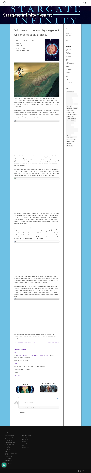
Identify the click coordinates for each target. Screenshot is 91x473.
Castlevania (68, 50)
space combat (70, 133)
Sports (68, 135)
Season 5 (41, 355)
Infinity (15, 363)
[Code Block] (34, 407)
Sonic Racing (68, 35)
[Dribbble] (81, 471)
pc (67, 120)
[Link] (36, 407)
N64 (67, 59)
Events (67, 52)
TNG (71, 139)
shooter (69, 131)
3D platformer (70, 91)
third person (70, 137)
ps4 (67, 122)
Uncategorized (69, 69)
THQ (75, 137)
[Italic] (22, 407)
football (69, 112)
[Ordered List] (28, 407)
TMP (68, 139)
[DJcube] (4, 3)
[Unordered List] (30, 407)
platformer (72, 120)
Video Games (17, 375)
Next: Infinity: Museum (53, 342)
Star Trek (68, 65)
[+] (39, 407)
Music (67, 57)
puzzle (71, 122)
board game (69, 102)
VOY (73, 141)
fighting (75, 108)
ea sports (69, 108)
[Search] (83, 3)
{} (37, 407)
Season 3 (30, 355)
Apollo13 (26, 471)
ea (70, 106)
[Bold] (20, 407)
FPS (74, 112)
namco (68, 118)
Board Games (68, 49)
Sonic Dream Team (70, 32)
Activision (74, 93)
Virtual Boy (68, 72)
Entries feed (68, 81)
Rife (6, 471)
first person (70, 110)
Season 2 (25, 355)
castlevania (70, 104)
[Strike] (26, 407)
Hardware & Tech (69, 55)
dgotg (75, 104)
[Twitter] (83, 471)
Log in (67, 79)
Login (57, 398)
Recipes (67, 62)
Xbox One (69, 143)
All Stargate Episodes (20, 349)
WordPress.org (69, 83)
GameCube (68, 53)
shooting (75, 131)
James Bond (68, 56)
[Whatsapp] (85, 471)
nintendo (73, 118)
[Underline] (24, 407)
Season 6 (46, 355)
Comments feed (69, 82)
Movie (15, 352)
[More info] (86, 3)
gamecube (69, 114)
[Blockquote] (32, 407)
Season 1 (19, 355)
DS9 (67, 106)
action (68, 93)
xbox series (70, 145)
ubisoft (68, 141)
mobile (68, 116)
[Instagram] (79, 471)
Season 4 (36, 355)
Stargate (67, 66)
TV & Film (68, 67)
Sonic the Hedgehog (70, 63)
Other (67, 60)
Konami (74, 114)
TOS (74, 139)
